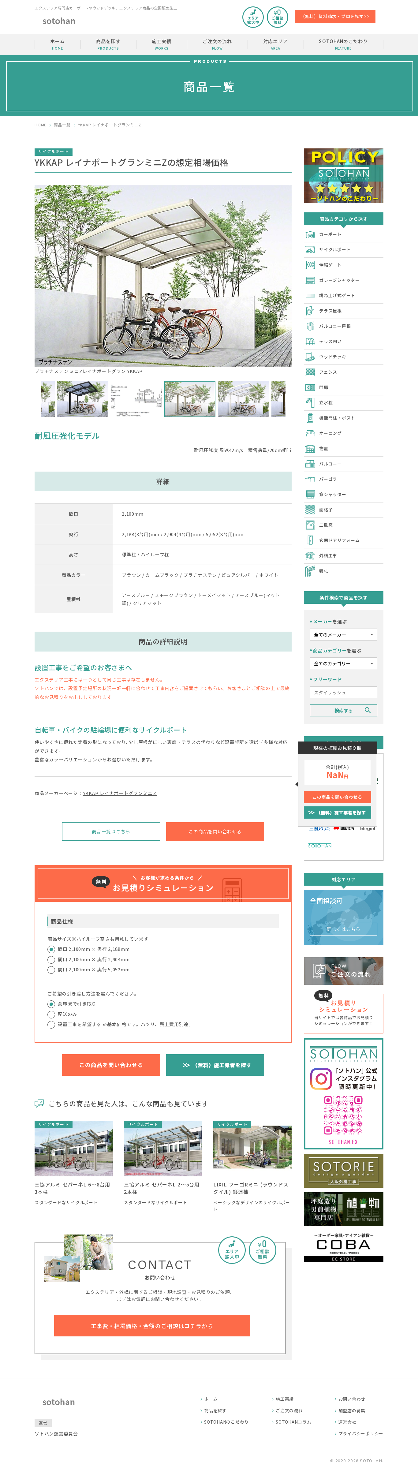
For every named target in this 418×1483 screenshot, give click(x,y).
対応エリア (275, 44)
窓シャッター (332, 494)
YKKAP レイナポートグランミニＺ (120, 793)
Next (290, 399)
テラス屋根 (330, 311)
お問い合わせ (352, 1399)
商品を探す (108, 44)
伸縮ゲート (330, 265)
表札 (323, 571)
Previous (36, 399)
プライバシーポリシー (361, 1433)
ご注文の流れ (217, 44)
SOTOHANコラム (294, 1422)
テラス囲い (330, 341)
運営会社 (347, 1422)
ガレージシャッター (339, 280)
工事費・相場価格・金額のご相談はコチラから (152, 1326)
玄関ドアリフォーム (339, 540)
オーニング (330, 433)
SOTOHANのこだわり (343, 44)
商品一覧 (62, 125)
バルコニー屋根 (335, 326)
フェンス (328, 372)
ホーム (57, 44)
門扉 (323, 387)
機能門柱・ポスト (337, 418)
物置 (323, 448)
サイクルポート (335, 249)
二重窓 (326, 525)
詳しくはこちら (343, 929)
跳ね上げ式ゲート (337, 295)
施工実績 (161, 44)
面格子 (326, 509)
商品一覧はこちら (111, 831)
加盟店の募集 (352, 1410)
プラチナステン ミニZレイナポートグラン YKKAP (89, 371)
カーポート (330, 234)
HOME (41, 125)
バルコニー (330, 464)
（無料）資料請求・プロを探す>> (335, 16)
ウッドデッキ (332, 356)
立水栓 (326, 402)
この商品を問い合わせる (214, 831)
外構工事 (328, 555)
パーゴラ (328, 479)
